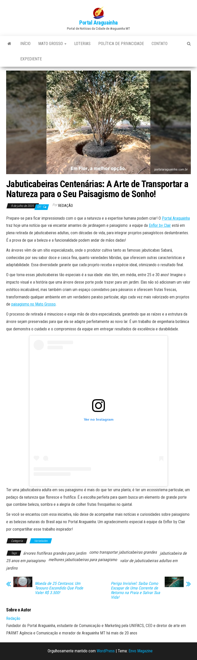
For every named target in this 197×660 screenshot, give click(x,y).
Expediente (31, 59)
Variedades (40, 541)
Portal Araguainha (98, 22)
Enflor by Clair (160, 225)
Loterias (82, 43)
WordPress (106, 650)
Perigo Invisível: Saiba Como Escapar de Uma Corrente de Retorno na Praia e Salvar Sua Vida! (135, 590)
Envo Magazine (141, 650)
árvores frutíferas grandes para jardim (54, 553)
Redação (65, 206)
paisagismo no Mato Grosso (33, 304)
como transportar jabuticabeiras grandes (123, 552)
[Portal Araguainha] (9, 43)
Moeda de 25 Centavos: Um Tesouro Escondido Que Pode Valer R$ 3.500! (59, 588)
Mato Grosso (51, 43)
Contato (160, 43)
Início (25, 43)
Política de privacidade (121, 43)
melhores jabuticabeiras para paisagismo (82, 559)
